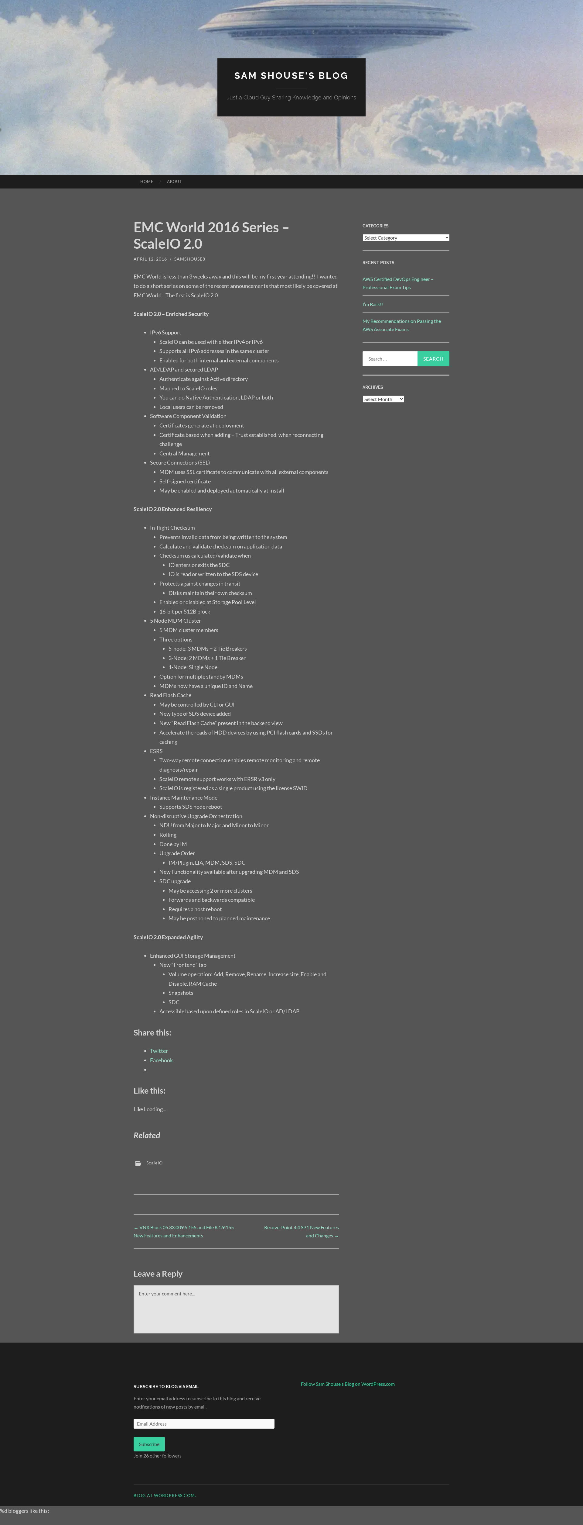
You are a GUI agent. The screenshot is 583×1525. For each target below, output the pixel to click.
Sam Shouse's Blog (291, 75)
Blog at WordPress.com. (165, 1495)
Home (147, 181)
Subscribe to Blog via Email (166, 1386)
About (174, 181)
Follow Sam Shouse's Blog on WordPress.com (348, 1384)
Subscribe (149, 1444)
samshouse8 (189, 258)
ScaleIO (154, 1162)
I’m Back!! (373, 304)
